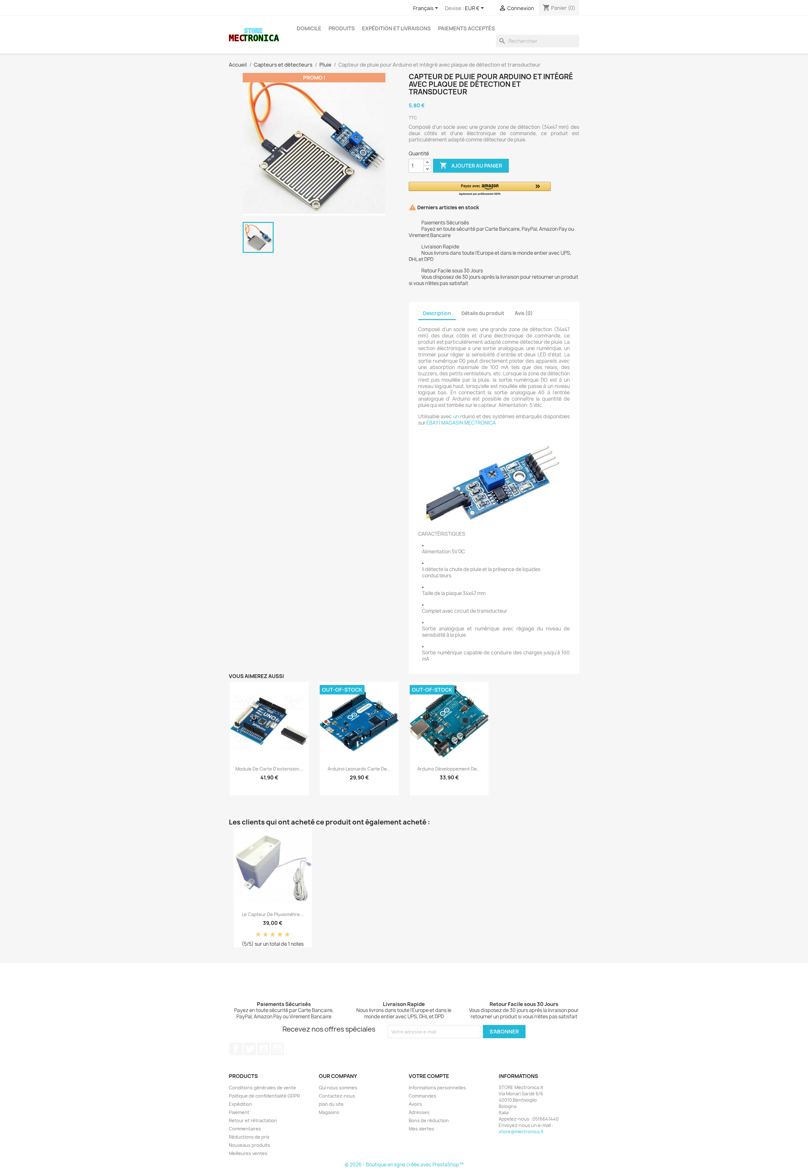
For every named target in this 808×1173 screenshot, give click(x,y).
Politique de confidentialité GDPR (264, 1096)
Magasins (329, 1112)
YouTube (263, 1049)
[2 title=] (265, 934)
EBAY (432, 423)
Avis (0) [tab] (524, 313)
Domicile (309, 28)
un (456, 416)
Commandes (422, 1096)
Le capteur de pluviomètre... (273, 914)
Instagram (277, 1049)
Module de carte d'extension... (269, 769)
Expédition (240, 1104)
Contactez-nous (337, 1096)
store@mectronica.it (521, 1131)
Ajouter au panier (471, 165)
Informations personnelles (437, 1088)
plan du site (331, 1104)
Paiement (239, 1112)
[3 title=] (273, 934)
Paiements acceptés (466, 28)
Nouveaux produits (249, 1145)
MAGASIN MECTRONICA (468, 423)
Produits (342, 28)
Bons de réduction (429, 1120)
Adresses (419, 1112)
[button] (480, 189)
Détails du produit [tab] (482, 313)
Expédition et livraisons (396, 28)
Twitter (249, 1049)
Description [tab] (437, 313)
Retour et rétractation (253, 1120)
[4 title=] (280, 934)
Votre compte (429, 1076)
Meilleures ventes (248, 1153)
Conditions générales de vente (262, 1088)
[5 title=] (287, 934)
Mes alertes (421, 1129)
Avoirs (415, 1104)
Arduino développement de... (449, 769)
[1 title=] (258, 934)
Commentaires (245, 1129)
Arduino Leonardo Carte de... (359, 769)
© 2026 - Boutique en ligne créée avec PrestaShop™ (404, 1164)
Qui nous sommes (338, 1088)
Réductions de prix (249, 1137)
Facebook (235, 1049)
